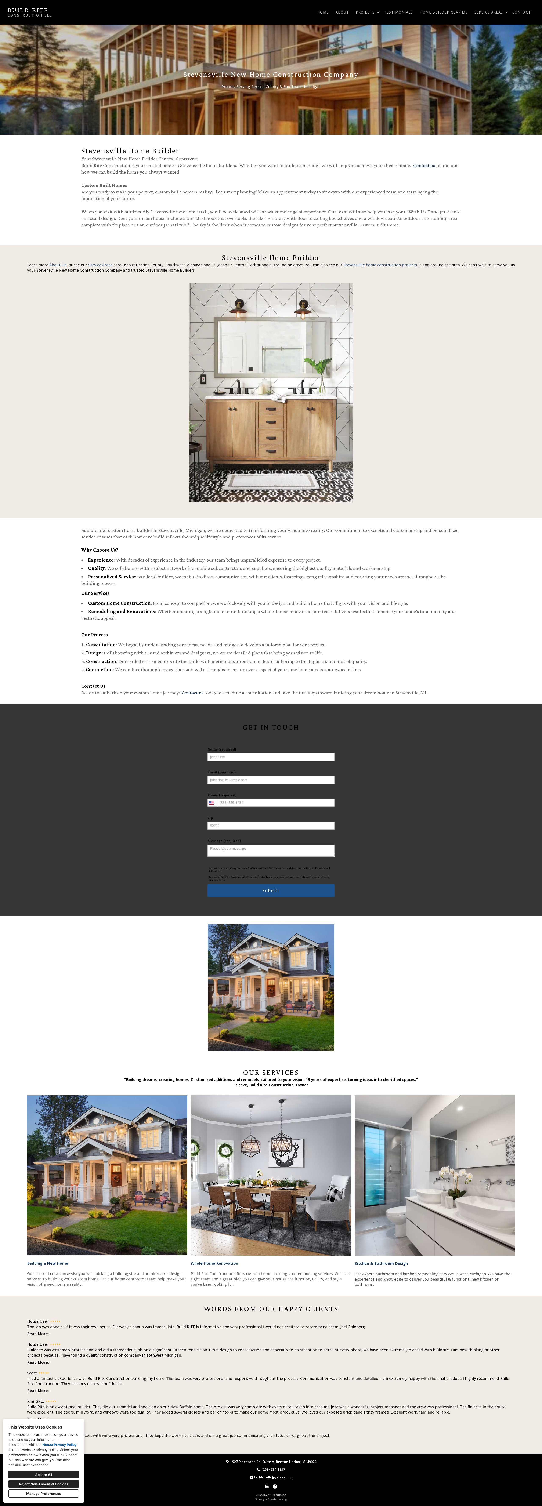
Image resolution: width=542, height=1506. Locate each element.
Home (323, 12)
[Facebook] (275, 1486)
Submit (271, 890)
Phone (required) (222, 795)
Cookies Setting (277, 1499)
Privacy (259, 1499)
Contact (521, 12)
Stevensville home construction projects (380, 264)
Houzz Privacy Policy (59, 1445)
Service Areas (100, 264)
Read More (37, 1333)
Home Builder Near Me (444, 12)
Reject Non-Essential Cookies (43, 1484)
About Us (57, 264)
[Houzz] (267, 1486)
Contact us (424, 165)
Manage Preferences (43, 1493)
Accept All (43, 1475)
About (342, 12)
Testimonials (398, 12)
